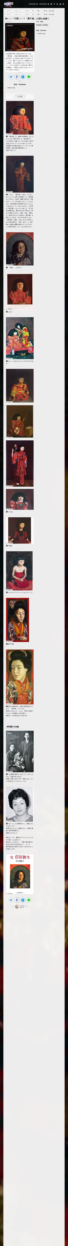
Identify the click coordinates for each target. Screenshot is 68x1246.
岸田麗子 (46, 24)
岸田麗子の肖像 (11, 88)
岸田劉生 (40, 24)
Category (32, 4)
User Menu (43, 4)
